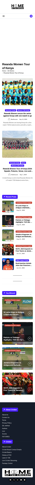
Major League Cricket (22, 260)
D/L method (6, 425)
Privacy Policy (6, 423)
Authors (4, 428)
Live (3, 431)
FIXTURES (6, 436)
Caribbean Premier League (23, 202)
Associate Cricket (10, 110)
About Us (5, 415)
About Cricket (6, 447)
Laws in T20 (6, 458)
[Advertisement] (17, 38)
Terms (4, 420)
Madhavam (14, 119)
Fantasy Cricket (7, 463)
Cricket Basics (7, 452)
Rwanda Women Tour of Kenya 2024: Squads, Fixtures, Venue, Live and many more (17, 171)
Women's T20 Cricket (23, 110)
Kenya (23, 162)
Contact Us (5, 417)
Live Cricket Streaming (9, 460)
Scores (4, 434)
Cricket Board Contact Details (12, 449)
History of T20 (6, 455)
